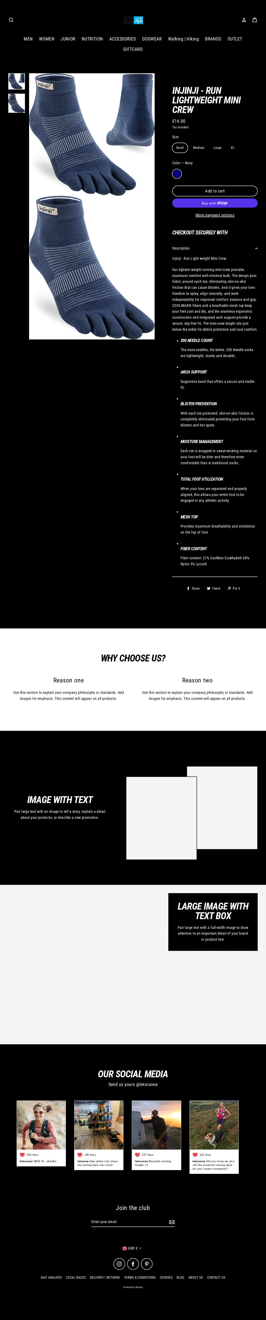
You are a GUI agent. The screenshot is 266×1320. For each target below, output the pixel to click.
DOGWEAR (152, 39)
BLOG (180, 1278)
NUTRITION (92, 39)
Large (218, 148)
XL (233, 148)
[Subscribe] (171, 1222)
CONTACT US (216, 1278)
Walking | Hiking (183, 39)
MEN (28, 39)
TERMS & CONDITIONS (140, 1278)
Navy (176, 173)
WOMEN (46, 39)
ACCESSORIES (122, 39)
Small (180, 148)
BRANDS (213, 39)
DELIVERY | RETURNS (105, 1278)
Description (181, 248)
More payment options (215, 215)
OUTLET (235, 39)
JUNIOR (68, 39)
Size (175, 137)
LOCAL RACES (76, 1278)
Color (182, 163)
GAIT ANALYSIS (51, 1278)
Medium (198, 148)
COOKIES (166, 1278)
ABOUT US (195, 1278)
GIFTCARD (133, 49)
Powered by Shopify (133, 1287)
